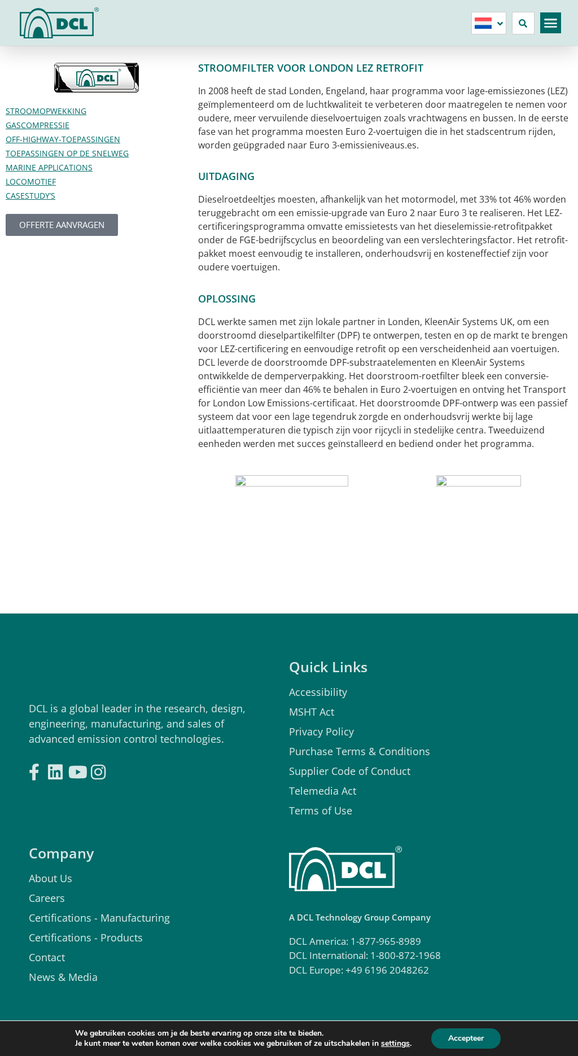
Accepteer (466, 1038)
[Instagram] (98, 769)
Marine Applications (49, 167)
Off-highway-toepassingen (63, 139)
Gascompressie (37, 125)
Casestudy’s (30, 195)
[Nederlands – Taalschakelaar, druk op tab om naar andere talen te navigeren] (488, 23)
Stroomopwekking (46, 111)
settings (395, 1044)
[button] (551, 23)
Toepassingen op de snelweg (67, 153)
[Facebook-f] (34, 769)
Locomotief (31, 181)
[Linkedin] (55, 769)
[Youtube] (77, 769)
